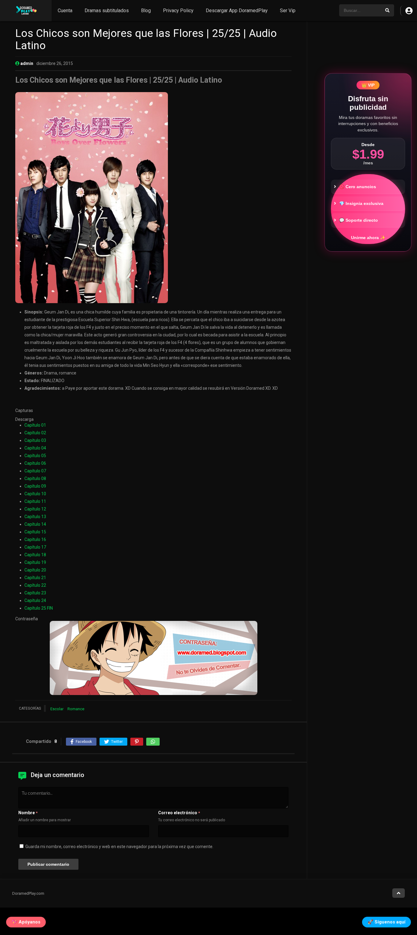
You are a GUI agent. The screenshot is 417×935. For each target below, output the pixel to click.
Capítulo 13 (35, 516)
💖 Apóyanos (26, 923)
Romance (75, 709)
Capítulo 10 (35, 493)
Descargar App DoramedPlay (237, 10)
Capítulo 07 (35, 470)
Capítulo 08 (35, 478)
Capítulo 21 (35, 577)
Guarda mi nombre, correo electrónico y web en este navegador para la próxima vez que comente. (119, 846)
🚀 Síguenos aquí (386, 923)
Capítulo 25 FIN (38, 608)
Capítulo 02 (35, 432)
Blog (146, 10)
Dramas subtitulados (107, 10)
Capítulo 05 (35, 455)
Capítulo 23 (35, 592)
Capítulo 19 (35, 562)
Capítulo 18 (35, 554)
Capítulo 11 (35, 501)
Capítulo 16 (35, 539)
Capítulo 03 (35, 440)
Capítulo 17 (35, 547)
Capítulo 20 (35, 570)
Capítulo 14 (35, 524)
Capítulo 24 (35, 600)
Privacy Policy (178, 10)
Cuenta (65, 10)
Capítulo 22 (35, 585)
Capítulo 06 (35, 463)
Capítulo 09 (35, 486)
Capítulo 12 (35, 509)
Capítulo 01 (35, 425)
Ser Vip (288, 10)
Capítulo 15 (35, 531)
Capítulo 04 (35, 448)
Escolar (56, 709)
